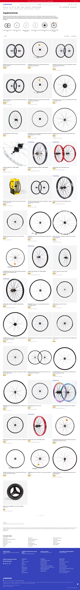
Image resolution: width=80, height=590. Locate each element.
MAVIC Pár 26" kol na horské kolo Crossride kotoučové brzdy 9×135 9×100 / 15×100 (14, 202)
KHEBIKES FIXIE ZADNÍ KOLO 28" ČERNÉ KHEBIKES (37, 271)
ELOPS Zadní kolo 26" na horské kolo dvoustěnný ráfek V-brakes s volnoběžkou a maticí (65, 100)
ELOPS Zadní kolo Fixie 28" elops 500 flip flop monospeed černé (65, 337)
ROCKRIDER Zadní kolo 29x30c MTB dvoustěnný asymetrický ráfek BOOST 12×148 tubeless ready (14, 272)
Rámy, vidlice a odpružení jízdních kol (9, 539)
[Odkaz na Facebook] (3, 563)
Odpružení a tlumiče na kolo (32, 539)
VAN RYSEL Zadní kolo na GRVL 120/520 (60, 271)
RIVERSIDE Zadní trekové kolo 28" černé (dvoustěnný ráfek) (64, 133)
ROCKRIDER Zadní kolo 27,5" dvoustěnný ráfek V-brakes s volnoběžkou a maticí (39, 305)
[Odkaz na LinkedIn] (10, 563)
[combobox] (74, 36)
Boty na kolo (5, 544)
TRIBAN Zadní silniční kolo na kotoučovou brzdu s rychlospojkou (40, 337)
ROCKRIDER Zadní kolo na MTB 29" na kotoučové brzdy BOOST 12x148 (40, 473)
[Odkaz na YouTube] (5, 563)
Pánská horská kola (31, 543)
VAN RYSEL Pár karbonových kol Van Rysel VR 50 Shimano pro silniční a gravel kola (14, 65)
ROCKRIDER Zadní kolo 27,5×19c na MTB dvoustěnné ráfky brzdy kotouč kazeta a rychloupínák (15, 338)
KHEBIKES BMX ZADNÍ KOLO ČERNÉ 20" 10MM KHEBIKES (13, 304)
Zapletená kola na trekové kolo (35, 31)
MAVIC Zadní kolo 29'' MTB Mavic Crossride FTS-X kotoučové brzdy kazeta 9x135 (64, 237)
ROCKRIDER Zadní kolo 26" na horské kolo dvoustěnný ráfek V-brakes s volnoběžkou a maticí (64, 372)
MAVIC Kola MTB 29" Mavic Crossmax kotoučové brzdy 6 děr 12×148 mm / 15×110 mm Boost (39, 372)
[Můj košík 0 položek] (76, 4)
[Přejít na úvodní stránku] (7, 4)
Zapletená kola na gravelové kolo (26, 31)
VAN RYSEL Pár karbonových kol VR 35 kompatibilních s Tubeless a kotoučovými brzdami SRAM (40, 202)
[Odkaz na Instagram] (8, 563)
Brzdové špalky (55, 544)
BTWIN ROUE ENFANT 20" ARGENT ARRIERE (11, 167)
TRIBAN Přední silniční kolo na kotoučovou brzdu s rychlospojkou (15, 439)
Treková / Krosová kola (57, 540)
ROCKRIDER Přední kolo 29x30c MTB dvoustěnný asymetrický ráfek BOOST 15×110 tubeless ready (64, 440)
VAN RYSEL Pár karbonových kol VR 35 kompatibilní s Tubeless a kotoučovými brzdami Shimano (65, 65)
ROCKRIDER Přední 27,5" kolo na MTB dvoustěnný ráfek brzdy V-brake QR (40, 237)
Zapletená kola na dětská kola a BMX (54, 31)
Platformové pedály (56, 543)
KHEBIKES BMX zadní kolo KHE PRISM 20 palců (36, 439)
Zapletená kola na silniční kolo (7, 31)
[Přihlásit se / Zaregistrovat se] (74, 4)
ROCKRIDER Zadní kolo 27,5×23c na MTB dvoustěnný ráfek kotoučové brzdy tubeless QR (39, 100)
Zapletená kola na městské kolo (44, 31)
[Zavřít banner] (76, 1)
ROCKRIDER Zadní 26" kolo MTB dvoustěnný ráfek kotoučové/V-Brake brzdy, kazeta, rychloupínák (40, 134)
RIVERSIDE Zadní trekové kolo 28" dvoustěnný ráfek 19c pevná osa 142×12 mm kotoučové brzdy (14, 473)
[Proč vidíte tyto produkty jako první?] (64, 36)
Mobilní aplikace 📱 (66, 7)
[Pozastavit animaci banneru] (75, 1)
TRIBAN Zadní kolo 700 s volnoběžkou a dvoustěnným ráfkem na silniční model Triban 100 (15, 372)
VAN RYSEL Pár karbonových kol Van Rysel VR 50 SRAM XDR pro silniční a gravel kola (15, 100)
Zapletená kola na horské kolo (17, 31)
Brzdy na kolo (5, 540)
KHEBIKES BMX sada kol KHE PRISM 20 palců (61, 167)
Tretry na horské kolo (31, 540)
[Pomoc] (71, 4)
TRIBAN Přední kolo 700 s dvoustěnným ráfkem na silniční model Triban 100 (15, 406)
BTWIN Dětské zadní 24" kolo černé (34, 405)
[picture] (15, 51)
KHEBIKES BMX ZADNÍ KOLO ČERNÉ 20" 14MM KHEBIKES (38, 167)
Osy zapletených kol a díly (32, 544)
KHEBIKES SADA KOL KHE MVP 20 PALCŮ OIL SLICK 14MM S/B (64, 405)
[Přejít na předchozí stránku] (37, 515)
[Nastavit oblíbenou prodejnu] (69, 4)
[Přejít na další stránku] (43, 515)
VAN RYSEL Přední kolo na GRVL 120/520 (10, 133)
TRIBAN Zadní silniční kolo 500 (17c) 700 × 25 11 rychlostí (13, 236)
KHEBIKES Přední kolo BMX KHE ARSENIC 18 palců (62, 201)
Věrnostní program (73, 7)
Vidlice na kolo (55, 539)
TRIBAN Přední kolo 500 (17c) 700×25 (59, 304)
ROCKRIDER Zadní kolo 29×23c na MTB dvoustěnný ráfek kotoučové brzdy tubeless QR (38, 65)
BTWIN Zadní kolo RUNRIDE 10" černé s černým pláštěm (13, 506)
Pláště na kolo (5, 543)
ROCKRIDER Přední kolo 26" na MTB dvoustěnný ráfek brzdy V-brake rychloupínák (64, 473)
